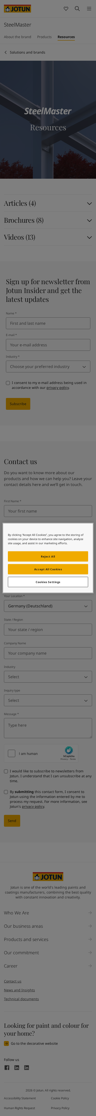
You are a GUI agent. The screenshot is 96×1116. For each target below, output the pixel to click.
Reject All (48, 556)
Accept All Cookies (48, 569)
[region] (48, 558)
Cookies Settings (48, 582)
